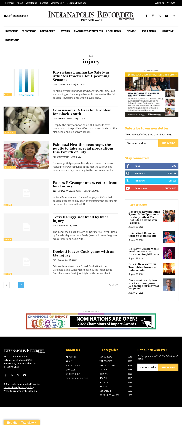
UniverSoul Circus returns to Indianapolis (143, 234)
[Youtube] (166, 16)
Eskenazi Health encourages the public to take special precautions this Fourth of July (83, 148)
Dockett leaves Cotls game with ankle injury (84, 254)
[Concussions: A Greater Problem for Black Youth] (26, 120)
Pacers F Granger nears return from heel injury (85, 185)
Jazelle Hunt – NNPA (62, 118)
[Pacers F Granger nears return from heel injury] (26, 192)
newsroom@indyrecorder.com (20, 363)
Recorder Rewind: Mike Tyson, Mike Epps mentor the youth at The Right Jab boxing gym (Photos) (144, 217)
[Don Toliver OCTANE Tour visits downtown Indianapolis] (169, 269)
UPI (54, 225)
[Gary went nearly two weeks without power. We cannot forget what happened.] (169, 284)
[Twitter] (159, 16)
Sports (7, 205)
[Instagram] (153, 16)
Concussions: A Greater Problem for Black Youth (82, 112)
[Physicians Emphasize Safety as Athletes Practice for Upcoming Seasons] (26, 82)
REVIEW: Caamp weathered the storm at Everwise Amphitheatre (144, 251)
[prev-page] (7, 285)
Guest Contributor (61, 84)
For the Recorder (61, 156)
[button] (174, 16)
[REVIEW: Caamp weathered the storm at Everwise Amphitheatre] (169, 253)
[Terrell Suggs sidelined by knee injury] (26, 227)
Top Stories (10, 132)
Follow (172, 173)
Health (7, 95)
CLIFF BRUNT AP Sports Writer (67, 190)
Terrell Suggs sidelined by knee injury (81, 219)
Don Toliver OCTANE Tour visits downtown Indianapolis (143, 267)
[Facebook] (146, 16)
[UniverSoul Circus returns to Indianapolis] (169, 237)
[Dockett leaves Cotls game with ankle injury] (26, 261)
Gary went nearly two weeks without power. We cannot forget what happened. (144, 284)
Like (174, 165)
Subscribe (168, 143)
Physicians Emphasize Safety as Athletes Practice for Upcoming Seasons (81, 76)
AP (54, 259)
